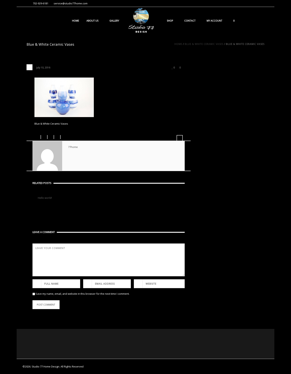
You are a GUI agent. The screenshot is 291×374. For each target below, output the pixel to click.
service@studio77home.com (70, 3)
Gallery (114, 20)
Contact (190, 20)
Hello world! (45, 198)
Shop (170, 20)
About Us (92, 20)
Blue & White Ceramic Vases (204, 44)
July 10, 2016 (43, 67)
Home (75, 20)
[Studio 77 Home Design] (141, 20)
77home (73, 147)
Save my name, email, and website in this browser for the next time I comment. (82, 293)
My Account (214, 20)
